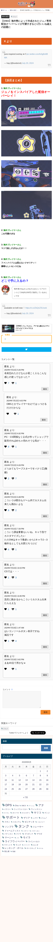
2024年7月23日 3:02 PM (14, 659)
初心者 (6, 851)
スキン (7, 822)
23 (47, 784)
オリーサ (15, 813)
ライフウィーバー (15, 841)
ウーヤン (6, 813)
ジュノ (15, 16)
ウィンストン (36, 809)
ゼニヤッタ (29, 822)
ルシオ (35, 845)
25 (13, 789)
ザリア (27, 818)
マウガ (39, 834)
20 (26, 784)
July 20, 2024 (28, 63)
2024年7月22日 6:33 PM (14, 465)
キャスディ (26, 813)
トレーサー (38, 827)
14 (33, 780)
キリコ (37, 812)
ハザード (26, 831)
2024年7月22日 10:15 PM (14, 568)
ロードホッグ (31, 848)
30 (47, 789)
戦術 (13, 851)
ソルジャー (41, 822)
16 (47, 780)
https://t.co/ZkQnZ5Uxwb (36, 308)
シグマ (35, 818)
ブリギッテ (29, 834)
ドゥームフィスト (12, 831)
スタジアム (17, 822)
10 (6, 780)
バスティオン (35, 831)
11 (13, 780)
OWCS (23, 805)
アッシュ (31, 805)
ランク (18, 845)
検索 (46, 748)
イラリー (7, 809)
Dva (16, 805)
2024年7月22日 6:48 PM (14, 497)
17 (6, 784)
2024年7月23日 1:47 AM (14, 628)
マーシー (9, 837)
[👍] (5, 383)
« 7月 (25, 797)
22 (40, 784)
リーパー (27, 845)
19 (19, 784)
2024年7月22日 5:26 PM (14, 370)
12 (19, 780)
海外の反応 (5, 16)
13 (26, 780)
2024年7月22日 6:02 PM (16, 401)
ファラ (18, 834)
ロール (41, 848)
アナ (41, 805)
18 (13, 784)
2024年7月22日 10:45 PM (14, 596)
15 (40, 780)
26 (19, 789)
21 (33, 784)
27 (26, 789)
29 (40, 789)
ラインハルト (34, 841)
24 (6, 789)
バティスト (8, 834)
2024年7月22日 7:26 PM (14, 529)
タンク (23, 826)
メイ (18, 837)
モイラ (26, 837)
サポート (13, 817)
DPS (8, 805)
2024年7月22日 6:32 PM (14, 433)
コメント (8, 689)
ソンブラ (9, 827)
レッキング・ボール (14, 848)
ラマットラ (8, 845)
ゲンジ (47, 813)
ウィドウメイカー (21, 809)
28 (33, 789)
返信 (45, 389)
